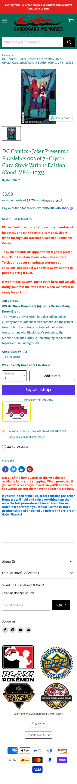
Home (6, 55)
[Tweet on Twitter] (13, 469)
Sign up (61, 605)
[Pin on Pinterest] (30, 469)
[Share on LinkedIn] (21, 469)
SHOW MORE (12, 357)
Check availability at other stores (26, 437)
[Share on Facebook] (5, 469)
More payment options (38, 399)
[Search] (69, 42)
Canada (36, 735)
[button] (38, 200)
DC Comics (13, 180)
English (36, 723)
